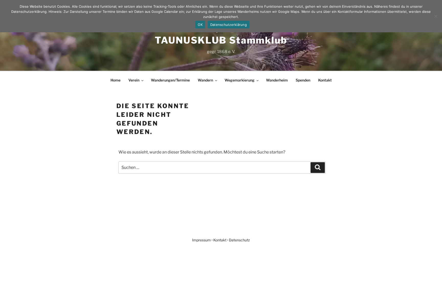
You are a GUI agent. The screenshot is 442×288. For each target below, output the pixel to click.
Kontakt (325, 80)
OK (200, 25)
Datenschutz (239, 240)
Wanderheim (277, 80)
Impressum (201, 240)
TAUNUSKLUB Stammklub (221, 40)
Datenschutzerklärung (228, 25)
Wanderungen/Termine (170, 80)
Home (115, 80)
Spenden (303, 80)
